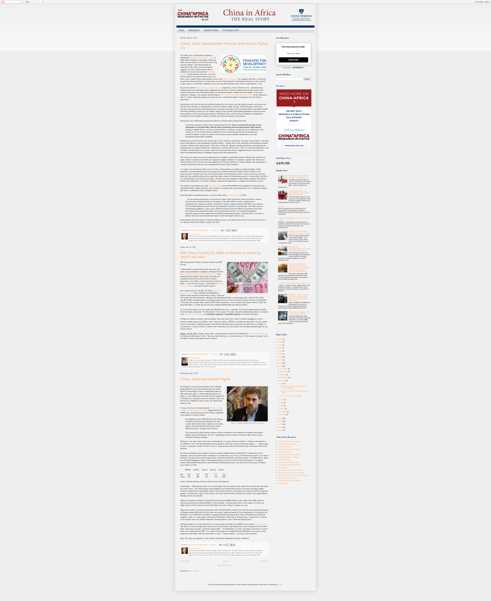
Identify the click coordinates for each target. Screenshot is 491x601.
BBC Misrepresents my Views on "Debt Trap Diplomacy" (299, 176)
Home (181, 30)
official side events (230, 79)
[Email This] (226, 230)
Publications (194, 30)
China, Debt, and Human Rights (208, 88)
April (282, 406)
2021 (280, 348)
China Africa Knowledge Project (289, 449)
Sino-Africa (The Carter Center (288, 462)
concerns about (261, 524)
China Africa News (284, 460)
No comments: (214, 230)
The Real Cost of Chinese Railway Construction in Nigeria (300, 232)
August (283, 381)
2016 (280, 363)
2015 (280, 366)
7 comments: (213, 354)
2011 (280, 427)
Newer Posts (185, 561)
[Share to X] (231, 230)
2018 (280, 357)
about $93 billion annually (194, 314)
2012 (280, 424)
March (282, 408)
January (283, 414)
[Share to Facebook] (233, 230)
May (282, 403)
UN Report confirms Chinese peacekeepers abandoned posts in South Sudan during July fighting (299, 297)
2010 (280, 430)
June (282, 399)
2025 (280, 339)
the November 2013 (199, 274)
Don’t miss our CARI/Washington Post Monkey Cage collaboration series (299, 249)
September (284, 377)
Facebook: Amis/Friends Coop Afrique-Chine (293, 475)
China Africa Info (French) (287, 444)
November (284, 371)
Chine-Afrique (283, 467)
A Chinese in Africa (284, 452)
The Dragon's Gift (230, 30)
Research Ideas (211, 30)
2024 (280, 342)
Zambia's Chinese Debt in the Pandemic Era (294, 283)
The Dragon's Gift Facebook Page (290, 465)
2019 (280, 354)
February (283, 412)
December (284, 369)
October (283, 375)
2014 (280, 418)
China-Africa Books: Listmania (288, 457)
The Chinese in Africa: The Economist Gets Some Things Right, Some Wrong (299, 193)
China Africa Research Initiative (289, 441)
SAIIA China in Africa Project (288, 478)
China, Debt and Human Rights (205, 379)
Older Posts (264, 561)
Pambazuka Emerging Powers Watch (291, 473)
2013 (280, 421)
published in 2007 (215, 186)
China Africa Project (285, 447)
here (256, 444)
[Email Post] (222, 230)
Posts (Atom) (194, 571)
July (281, 384)
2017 (280, 360)
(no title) (281, 206)
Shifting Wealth (283, 483)
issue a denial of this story (258, 334)
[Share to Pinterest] (236, 230)
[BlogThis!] (228, 230)
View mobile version (224, 565)
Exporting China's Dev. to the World (290, 470)
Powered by (287, 68)
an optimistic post (233, 195)
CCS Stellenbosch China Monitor (289, 480)
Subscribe (293, 60)
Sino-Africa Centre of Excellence (289, 455)
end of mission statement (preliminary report (237, 95)
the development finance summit (202, 58)
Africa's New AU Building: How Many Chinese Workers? (299, 313)
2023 (280, 345)
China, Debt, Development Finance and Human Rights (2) (294, 387)
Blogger (280, 585)
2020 (280, 351)
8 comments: (213, 544)
